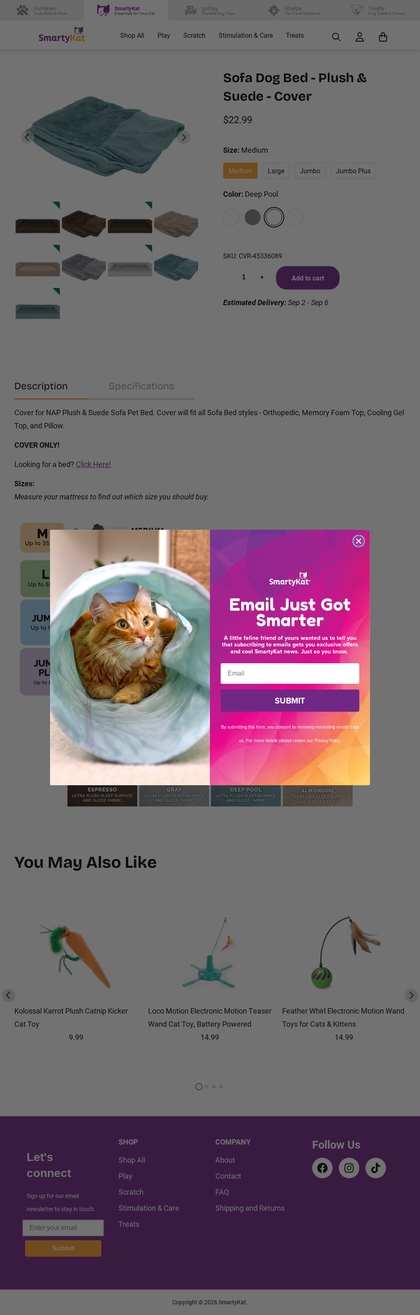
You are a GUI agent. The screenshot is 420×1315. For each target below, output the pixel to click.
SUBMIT (290, 700)
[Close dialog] (359, 541)
